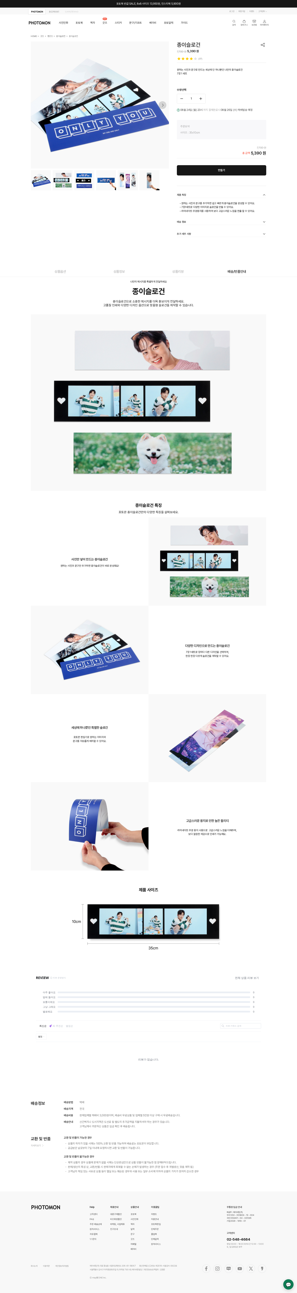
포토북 (79, 22)
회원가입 (241, 11)
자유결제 (93, 1234)
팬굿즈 (50, 36)
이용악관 (46, 1266)
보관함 (254, 22)
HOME (34, 36)
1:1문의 (93, 1239)
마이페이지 (264, 22)
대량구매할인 (116, 1214)
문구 (132, 1234)
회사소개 (34, 1266)
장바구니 (244, 22)
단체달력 (155, 1239)
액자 (92, 22)
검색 (234, 22)
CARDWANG (71, 11)
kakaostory (262, 1268)
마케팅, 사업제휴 (117, 1224)
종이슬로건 (60, 36)
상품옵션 (60, 271)
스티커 (118, 22)
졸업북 (154, 1234)
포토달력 (168, 22)
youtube (240, 1268)
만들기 (221, 170)
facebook (206, 1268)
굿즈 (104, 22)
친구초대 (114, 1229)
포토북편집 (156, 1224)
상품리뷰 (178, 271)
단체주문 (155, 1229)
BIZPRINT (54, 11)
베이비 (152, 22)
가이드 (184, 22)
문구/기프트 (135, 22)
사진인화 (63, 22)
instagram (217, 1268)
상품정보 (119, 271)
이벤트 (251, 11)
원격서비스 (94, 1229)
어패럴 (133, 1244)
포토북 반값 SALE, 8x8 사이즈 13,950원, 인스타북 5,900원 (148, 3)
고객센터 (261, 11)
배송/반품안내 (237, 271)
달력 (132, 1229)
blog (228, 1268)
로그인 (231, 11)
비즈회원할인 (116, 1219)
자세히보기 (36, 1145)
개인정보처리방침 (62, 1266)
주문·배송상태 (96, 1224)
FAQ (92, 1219)
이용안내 (155, 1219)
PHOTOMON (37, 11)
